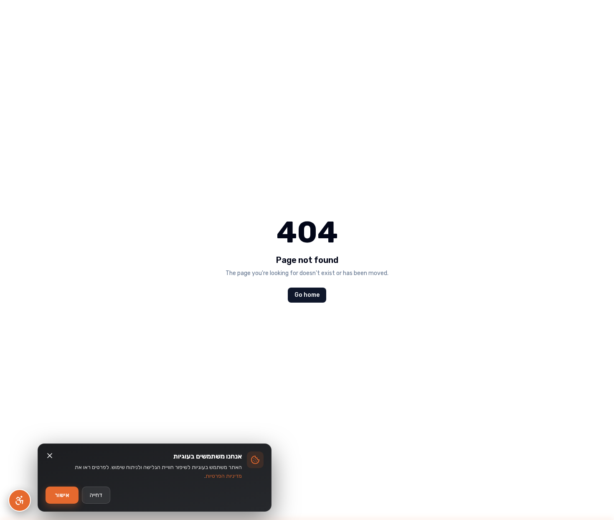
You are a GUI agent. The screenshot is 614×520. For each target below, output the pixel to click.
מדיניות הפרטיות (224, 476)
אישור (62, 495)
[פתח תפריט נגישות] (19, 500)
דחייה (96, 495)
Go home (307, 294)
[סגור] (50, 455)
